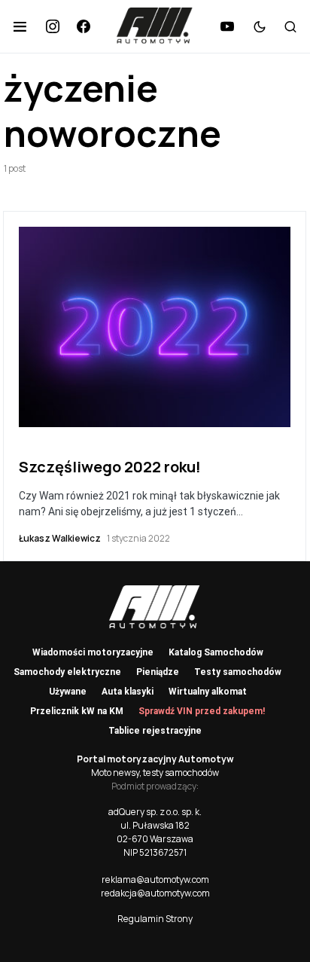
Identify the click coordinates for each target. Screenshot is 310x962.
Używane (68, 691)
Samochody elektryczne (67, 672)
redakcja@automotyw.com (155, 893)
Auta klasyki (127, 691)
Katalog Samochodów (216, 652)
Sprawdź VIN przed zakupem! (201, 711)
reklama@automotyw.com (155, 879)
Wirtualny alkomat (208, 691)
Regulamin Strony (155, 918)
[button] (20, 26)
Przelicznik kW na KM (76, 711)
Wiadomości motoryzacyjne (92, 652)
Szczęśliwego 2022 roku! (110, 467)
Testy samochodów (237, 672)
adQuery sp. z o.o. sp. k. (155, 811)
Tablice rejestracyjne (155, 730)
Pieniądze (157, 672)
